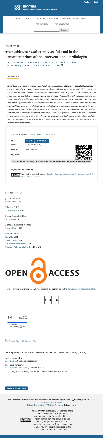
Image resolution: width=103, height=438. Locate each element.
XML (30, 141)
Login (96, 2)
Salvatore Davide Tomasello (63, 62)
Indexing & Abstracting (74, 19)
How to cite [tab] (36, 134)
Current (40, 19)
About (27, 19)
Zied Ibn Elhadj (13, 65)
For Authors (42, 24)
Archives (53, 19)
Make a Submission (16, 388)
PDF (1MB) (42, 141)
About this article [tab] (19, 134)
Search (64, 30)
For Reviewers (62, 24)
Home (17, 19)
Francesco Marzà (31, 65)
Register (87, 2)
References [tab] (50, 134)
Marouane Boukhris (15, 62)
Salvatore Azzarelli (37, 62)
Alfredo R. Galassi (51, 65)
